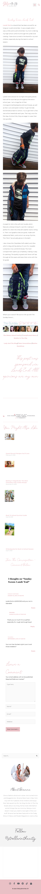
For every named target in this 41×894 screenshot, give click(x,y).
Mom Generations (24, 343)
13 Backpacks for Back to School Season (20, 549)
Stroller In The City (20, 338)
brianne (11, 612)
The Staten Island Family (12, 335)
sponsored (31, 415)
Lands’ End (7, 25)
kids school (21, 415)
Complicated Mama (30, 335)
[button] (35, 5)
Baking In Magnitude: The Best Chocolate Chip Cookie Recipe (17, 481)
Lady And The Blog (10, 343)
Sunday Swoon (21, 416)
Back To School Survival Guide (16, 515)
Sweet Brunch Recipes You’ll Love (17, 453)
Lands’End (20, 370)
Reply (33, 608)
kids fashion (11, 415)
